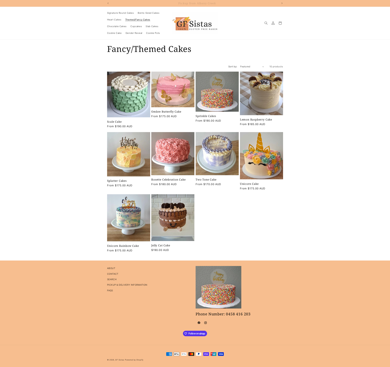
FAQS (110, 290)
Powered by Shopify (134, 360)
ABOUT (111, 268)
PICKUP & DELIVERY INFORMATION (127, 285)
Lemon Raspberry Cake (256, 119)
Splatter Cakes (117, 181)
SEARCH (112, 279)
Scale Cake (114, 121)
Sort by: (232, 66)
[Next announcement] (282, 3)
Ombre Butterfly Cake (166, 111)
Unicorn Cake (249, 184)
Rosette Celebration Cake (168, 179)
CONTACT (112, 274)
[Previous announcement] (108, 3)
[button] (265, 23)
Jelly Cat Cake (160, 245)
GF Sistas (119, 360)
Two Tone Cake (206, 179)
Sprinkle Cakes (206, 116)
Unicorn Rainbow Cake (123, 246)
